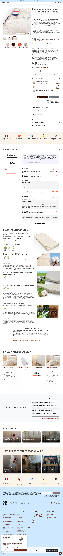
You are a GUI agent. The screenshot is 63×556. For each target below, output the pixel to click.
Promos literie (20, 521)
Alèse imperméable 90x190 (23, 370)
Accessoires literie (21, 518)
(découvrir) (30, 314)
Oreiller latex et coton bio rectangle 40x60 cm (52, 371)
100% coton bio (27, 266)
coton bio (45, 37)
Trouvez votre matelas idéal (9, 514)
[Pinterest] (54, 503)
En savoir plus (46, 67)
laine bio (45, 35)
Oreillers (19, 524)
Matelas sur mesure (21, 520)
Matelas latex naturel (21, 534)
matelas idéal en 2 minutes (33, 0)
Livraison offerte (6, 526)
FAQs (4, 515)
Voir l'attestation (12, 157)
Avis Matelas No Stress (8, 520)
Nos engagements (7, 524)
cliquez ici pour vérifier (43, 542)
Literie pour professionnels (8, 534)
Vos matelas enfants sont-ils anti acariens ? (42, 402)
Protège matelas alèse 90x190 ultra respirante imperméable (38, 371)
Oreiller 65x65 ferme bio (9, 370)
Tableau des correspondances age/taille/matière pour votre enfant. (44, 414)
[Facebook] (49, 503)
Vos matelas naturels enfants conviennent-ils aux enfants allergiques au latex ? (44, 406)
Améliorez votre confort (39, 78)
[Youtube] (52, 503)
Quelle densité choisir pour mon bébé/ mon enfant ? (45, 399)
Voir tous (57, 451)
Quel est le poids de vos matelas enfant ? (42, 410)
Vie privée (10, 502)
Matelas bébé (20, 515)
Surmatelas (19, 523)
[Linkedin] (59, 503)
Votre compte (50, 511)
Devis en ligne (6, 518)
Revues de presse (6, 531)
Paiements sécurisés (7, 530)
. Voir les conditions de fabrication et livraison (32, 340)
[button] (56, 3)
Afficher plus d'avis (40, 223)
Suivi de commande (51, 514)
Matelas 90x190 (20, 531)
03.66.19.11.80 (37, 520)
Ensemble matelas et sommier (23, 527)
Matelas (19, 514)
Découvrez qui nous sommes (9, 498)
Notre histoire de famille (8, 523)
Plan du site (5, 532)
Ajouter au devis (54, 97)
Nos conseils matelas (7, 521)
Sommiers (19, 517)
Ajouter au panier (42, 97)
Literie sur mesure (21, 528)
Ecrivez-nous (37, 522)
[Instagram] (57, 503)
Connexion (49, 515)
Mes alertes (49, 518)
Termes (15, 502)
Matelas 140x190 (21, 530)
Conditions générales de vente (8, 528)
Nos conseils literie (7, 517)
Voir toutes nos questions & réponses (50, 418)
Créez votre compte (51, 517)
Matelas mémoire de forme (23, 533)
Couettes (19, 526)
